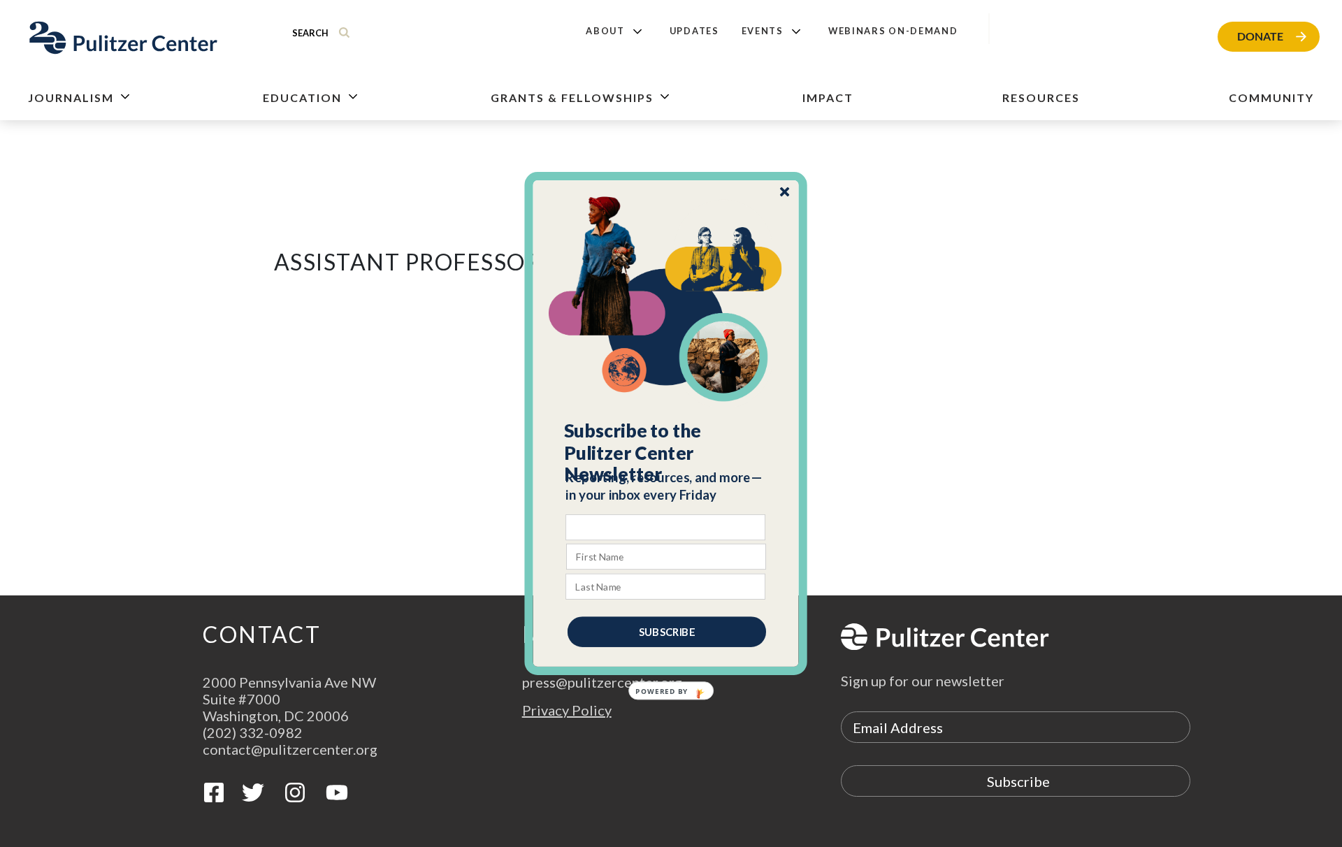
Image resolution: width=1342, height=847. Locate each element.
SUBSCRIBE (667, 631)
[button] (666, 453)
